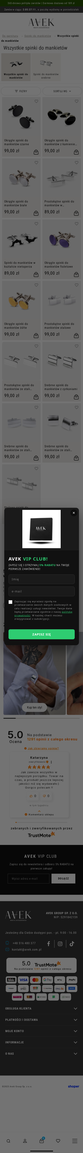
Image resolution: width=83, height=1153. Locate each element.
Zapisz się (41, 634)
